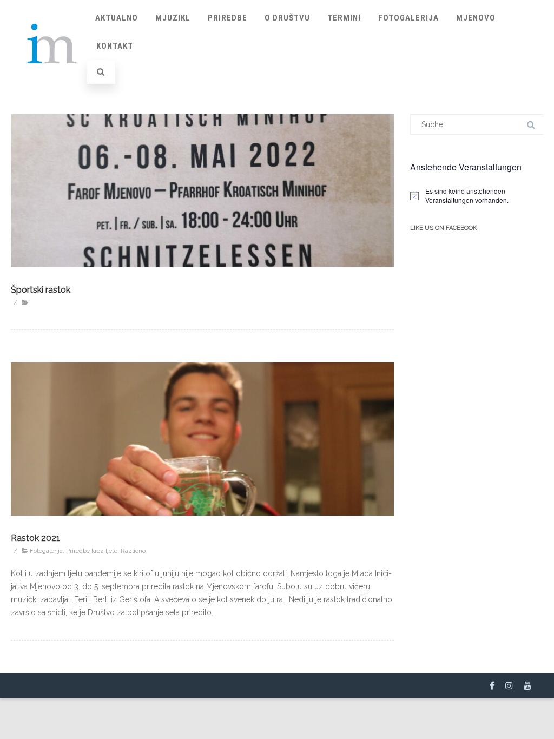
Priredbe (227, 18)
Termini (344, 18)
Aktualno (116, 18)
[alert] (476, 195)
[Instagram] (509, 685)
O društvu (287, 18)
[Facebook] (492, 685)
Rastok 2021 (35, 538)
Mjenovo (476, 18)
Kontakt (114, 46)
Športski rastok (40, 290)
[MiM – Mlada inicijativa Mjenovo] (52, 78)
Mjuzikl (172, 18)
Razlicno (133, 551)
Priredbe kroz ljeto (91, 551)
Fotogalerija (408, 18)
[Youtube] (527, 685)
